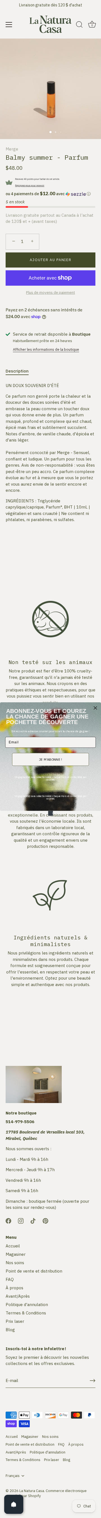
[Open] (13, 1504)
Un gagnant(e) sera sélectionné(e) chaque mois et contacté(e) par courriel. (50, 778)
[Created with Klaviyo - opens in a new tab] (50, 813)
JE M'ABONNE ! (50, 759)
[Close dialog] (95, 708)
